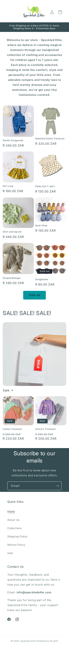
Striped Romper (12, 278)
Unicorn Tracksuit (45, 429)
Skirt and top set (12, 231)
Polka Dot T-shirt (45, 186)
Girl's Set (8, 186)
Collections (14, 528)
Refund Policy (16, 544)
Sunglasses (41, 279)
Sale (6, 390)
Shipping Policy (17, 536)
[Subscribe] (57, 486)
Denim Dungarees (13, 140)
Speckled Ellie (28, 641)
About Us (13, 519)
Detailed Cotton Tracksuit (50, 138)
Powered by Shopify (47, 641)
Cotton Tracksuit (12, 429)
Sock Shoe (41, 225)
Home (11, 511)
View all (34, 295)
